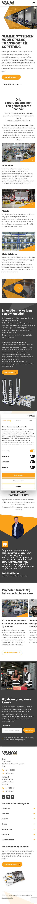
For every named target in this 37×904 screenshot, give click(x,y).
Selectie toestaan (18, 481)
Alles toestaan (18, 475)
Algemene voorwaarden (7, 897)
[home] (9, 3)
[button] (33, 3)
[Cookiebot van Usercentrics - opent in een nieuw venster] (27, 416)
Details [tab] (18, 420)
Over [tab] (30, 420)
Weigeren (18, 486)
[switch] (32, 456)
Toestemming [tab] (6, 420)
